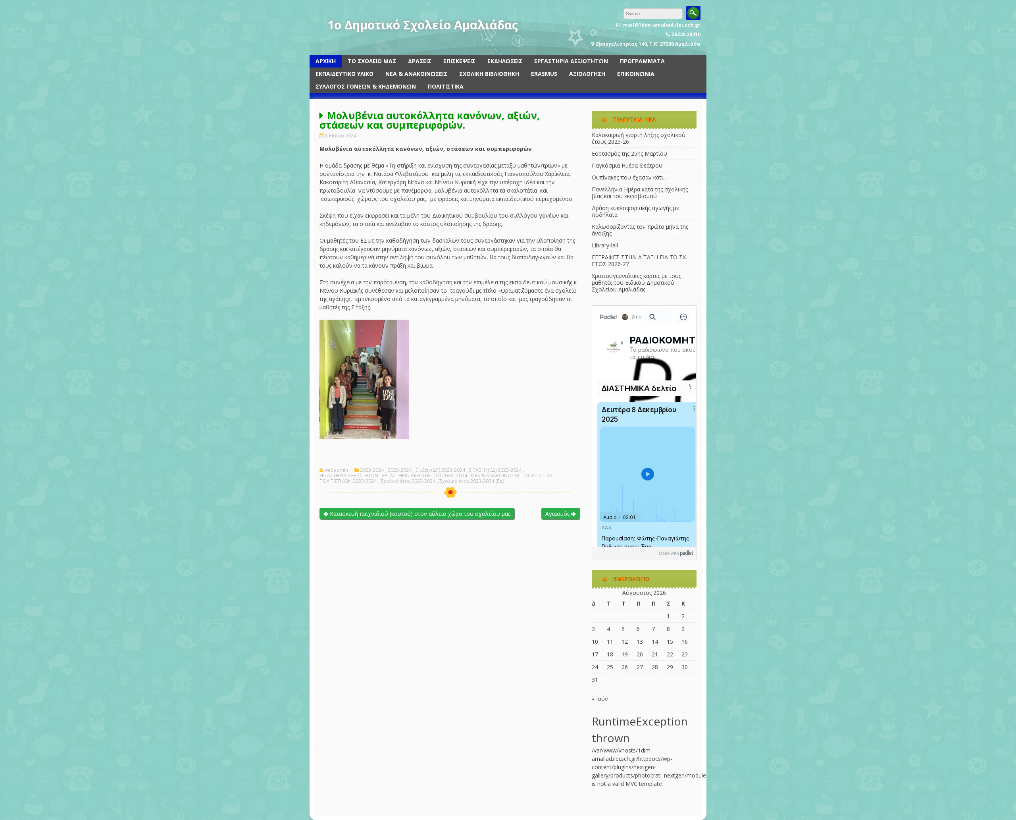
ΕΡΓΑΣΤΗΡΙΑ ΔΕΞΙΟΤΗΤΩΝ (571, 61)
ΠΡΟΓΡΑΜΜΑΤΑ (642, 61)
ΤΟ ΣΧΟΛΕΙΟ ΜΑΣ (372, 61)
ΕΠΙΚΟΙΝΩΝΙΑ (635, 73)
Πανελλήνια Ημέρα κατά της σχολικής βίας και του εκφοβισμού (640, 192)
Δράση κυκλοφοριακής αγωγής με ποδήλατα (635, 211)
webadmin (336, 470)
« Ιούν (600, 698)
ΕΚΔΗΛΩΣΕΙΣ (504, 61)
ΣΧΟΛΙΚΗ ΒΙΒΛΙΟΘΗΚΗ (489, 73)
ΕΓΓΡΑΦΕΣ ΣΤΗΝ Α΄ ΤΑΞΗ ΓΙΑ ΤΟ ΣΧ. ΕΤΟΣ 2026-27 (639, 260)
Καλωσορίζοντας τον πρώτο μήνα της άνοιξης (640, 230)
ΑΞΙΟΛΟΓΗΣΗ (587, 73)
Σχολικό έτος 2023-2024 (408, 481)
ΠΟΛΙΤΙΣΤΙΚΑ (446, 86)
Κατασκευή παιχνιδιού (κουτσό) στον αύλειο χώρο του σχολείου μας (419, 513)
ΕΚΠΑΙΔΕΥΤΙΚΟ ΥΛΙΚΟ (344, 73)
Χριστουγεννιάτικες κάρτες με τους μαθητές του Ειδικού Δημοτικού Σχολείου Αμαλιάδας (636, 282)
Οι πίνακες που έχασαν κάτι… (630, 177)
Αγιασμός (558, 513)
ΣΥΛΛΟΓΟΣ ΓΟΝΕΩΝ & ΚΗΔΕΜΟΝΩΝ (366, 86)
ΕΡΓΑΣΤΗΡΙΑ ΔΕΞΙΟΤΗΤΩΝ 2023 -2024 (424, 475)
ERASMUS (544, 73)
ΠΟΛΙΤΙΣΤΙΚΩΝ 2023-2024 (348, 481)
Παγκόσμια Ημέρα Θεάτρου (627, 165)
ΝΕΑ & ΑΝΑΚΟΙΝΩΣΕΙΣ (416, 73)
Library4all (605, 245)
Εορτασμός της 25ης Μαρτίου (629, 153)
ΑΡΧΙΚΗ (326, 61)
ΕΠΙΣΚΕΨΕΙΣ (459, 61)
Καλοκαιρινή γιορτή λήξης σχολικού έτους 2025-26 (638, 138)
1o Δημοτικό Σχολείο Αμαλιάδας (422, 25)
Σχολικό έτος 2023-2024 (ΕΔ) (471, 481)
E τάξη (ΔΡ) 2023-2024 (440, 470)
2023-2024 (372, 470)
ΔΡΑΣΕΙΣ (419, 61)
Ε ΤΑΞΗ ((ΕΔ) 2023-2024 (495, 470)
